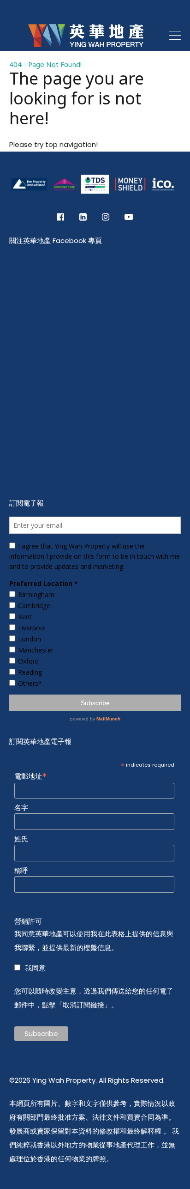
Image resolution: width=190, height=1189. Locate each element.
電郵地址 (30, 775)
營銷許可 (28, 921)
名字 (21, 808)
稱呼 (21, 870)
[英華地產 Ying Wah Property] (85, 57)
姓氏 (21, 839)
